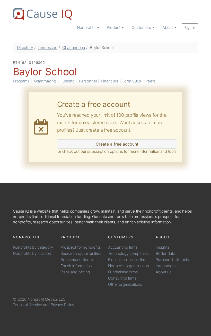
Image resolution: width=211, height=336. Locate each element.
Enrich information (76, 265)
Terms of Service (27, 304)
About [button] (168, 27)
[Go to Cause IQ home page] (42, 14)
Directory (25, 47)
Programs (21, 81)
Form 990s (131, 81)
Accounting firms (123, 247)
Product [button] (114, 27)
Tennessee (47, 47)
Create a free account (117, 144)
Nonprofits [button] (86, 27)
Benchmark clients (76, 259)
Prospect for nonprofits (80, 247)
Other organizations (125, 284)
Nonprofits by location (32, 253)
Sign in (189, 28)
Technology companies (128, 253)
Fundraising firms (123, 272)
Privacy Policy (62, 304)
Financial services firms (128, 259)
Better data (165, 253)
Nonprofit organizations (128, 265)
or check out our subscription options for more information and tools (117, 151)
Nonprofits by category (33, 247)
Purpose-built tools (172, 259)
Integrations (166, 265)
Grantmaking (45, 81)
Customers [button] (141, 27)
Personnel (88, 81)
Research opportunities (80, 253)
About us (164, 272)
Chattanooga (73, 47)
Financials (109, 81)
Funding (67, 81)
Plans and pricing (75, 272)
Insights (163, 247)
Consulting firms (122, 278)
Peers (150, 81)
